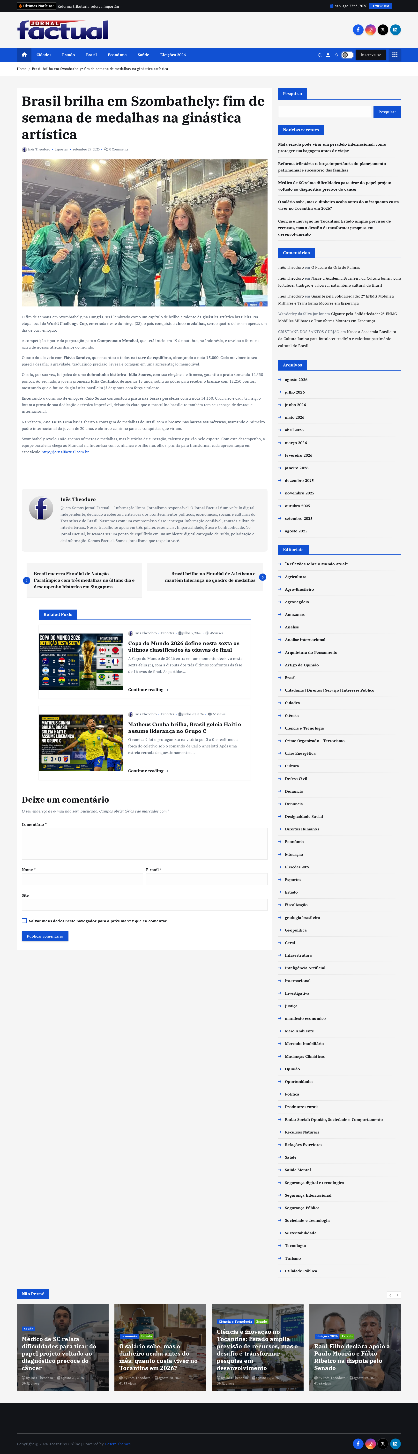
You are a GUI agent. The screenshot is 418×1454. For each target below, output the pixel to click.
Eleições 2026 (173, 54)
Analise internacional (305, 639)
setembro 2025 (299, 518)
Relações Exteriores (303, 1144)
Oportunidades (299, 1081)
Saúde (143, 54)
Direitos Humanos (302, 829)
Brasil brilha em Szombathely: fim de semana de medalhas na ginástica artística (100, 68)
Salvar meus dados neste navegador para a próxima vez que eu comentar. (98, 921)
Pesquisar (292, 93)
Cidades (44, 54)
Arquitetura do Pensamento (311, 652)
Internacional (298, 980)
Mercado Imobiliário (304, 1043)
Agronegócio (297, 601)
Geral (290, 942)
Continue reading (146, 689)
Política (292, 1094)
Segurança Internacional (308, 1195)
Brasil (91, 54)
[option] (63, 1347)
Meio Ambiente (299, 1031)
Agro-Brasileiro (299, 589)
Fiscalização (296, 904)
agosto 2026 (296, 379)
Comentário (34, 824)
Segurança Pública (302, 1207)
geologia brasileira (302, 917)
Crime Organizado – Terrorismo (315, 740)
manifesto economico (305, 1018)
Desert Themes (118, 1444)
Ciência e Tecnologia (304, 728)
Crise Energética (300, 753)
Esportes (61, 149)
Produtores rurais (301, 1106)
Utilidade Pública (301, 1271)
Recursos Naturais (302, 1132)
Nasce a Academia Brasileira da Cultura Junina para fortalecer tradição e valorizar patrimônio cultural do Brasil (337, 338)
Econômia (117, 54)
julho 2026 (295, 392)
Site (25, 895)
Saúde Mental (298, 1169)
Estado (68, 54)
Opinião (292, 1069)
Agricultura (295, 576)
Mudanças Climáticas (305, 1056)
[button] (390, 1295)
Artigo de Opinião (302, 665)
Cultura (292, 765)
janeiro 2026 (296, 467)
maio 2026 (294, 417)
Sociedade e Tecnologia (307, 1220)
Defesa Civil (296, 778)
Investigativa (297, 993)
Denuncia (294, 791)
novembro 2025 (299, 493)
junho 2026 (295, 404)
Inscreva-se (371, 54)
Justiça (291, 1005)
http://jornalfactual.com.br (65, 452)
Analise (292, 627)
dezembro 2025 (299, 480)
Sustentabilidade (301, 1233)
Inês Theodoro (39, 149)
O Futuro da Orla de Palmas (335, 267)
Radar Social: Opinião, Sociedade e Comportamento (334, 1119)
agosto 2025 (296, 531)
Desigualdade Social (304, 816)
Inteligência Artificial (305, 967)
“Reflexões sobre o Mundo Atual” (316, 564)
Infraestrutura (298, 955)
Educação (294, 854)
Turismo (293, 1258)
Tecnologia (295, 1245)
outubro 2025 (297, 505)
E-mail (153, 869)
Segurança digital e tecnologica (314, 1182)
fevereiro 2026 (298, 455)
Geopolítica (296, 930)
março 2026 (296, 442)
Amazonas (295, 614)
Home (22, 68)
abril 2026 (294, 429)
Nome (29, 869)
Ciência (292, 715)
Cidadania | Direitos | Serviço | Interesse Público (329, 690)
